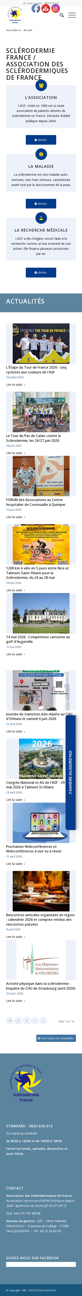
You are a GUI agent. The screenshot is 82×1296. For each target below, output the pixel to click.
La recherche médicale (41, 230)
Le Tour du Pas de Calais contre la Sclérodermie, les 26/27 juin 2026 (33, 438)
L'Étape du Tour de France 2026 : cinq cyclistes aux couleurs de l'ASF (36, 370)
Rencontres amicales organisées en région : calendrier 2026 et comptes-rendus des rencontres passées (40, 920)
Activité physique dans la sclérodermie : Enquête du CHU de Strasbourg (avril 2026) (40, 986)
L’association (41, 97)
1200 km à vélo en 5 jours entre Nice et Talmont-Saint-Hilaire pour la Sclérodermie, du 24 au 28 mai (37, 573)
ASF (24, 1290)
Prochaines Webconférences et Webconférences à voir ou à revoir (34, 849)
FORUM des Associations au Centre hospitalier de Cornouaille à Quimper (36, 502)
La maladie (41, 166)
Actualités (25, 301)
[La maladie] (41, 154)
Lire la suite (14, 384)
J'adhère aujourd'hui (70, 772)
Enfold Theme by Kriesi (42, 1290)
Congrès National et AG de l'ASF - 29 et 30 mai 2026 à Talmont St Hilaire (40, 785)
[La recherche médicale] (41, 218)
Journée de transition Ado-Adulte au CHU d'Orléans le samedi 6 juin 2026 (39, 716)
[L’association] (41, 85)
